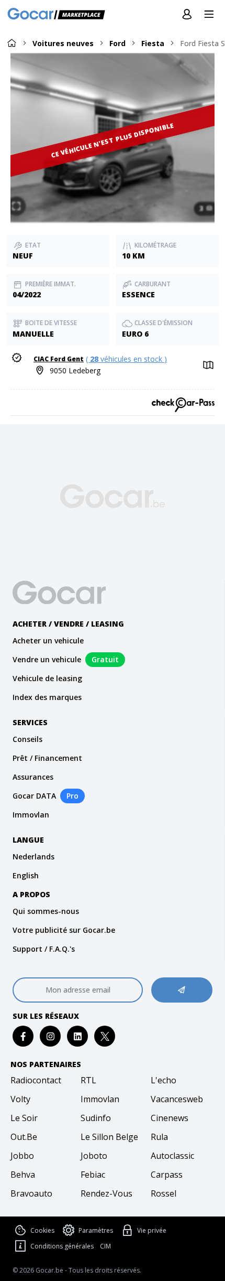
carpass (167, 1174)
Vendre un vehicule (47, 659)
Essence (138, 294)
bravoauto (31, 1193)
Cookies (42, 1230)
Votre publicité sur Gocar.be (64, 930)
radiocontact (35, 1080)
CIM (105, 1246)
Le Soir (24, 1118)
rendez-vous (106, 1193)
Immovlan (31, 815)
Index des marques (47, 697)
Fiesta (152, 43)
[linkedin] (77, 1036)
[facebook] (23, 1036)
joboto (94, 1155)
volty (20, 1099)
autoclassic (172, 1155)
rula (159, 1137)
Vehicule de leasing (47, 678)
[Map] (207, 365)
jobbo (22, 1155)
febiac (93, 1174)
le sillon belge (109, 1137)
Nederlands (33, 857)
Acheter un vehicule (48, 640)
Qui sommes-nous (46, 911)
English (26, 875)
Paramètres (95, 1230)
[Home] (11, 43)
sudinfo (96, 1118)
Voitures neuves (63, 43)
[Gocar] (59, 14)
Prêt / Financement (47, 758)
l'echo (163, 1080)
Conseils (27, 739)
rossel (163, 1193)
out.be (23, 1137)
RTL (88, 1080)
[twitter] (104, 1036)
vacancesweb (177, 1099)
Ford (117, 43)
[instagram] (50, 1036)
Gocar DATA (34, 796)
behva (22, 1174)
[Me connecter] (187, 15)
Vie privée (151, 1230)
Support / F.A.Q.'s (44, 949)
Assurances (33, 777)
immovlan (100, 1099)
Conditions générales (62, 1246)
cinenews (169, 1118)
